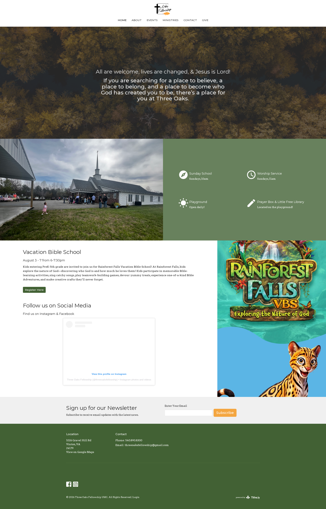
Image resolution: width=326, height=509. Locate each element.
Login (136, 497)
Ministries (170, 20)
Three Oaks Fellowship (79, 379)
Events (152, 20)
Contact (190, 20)
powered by (246, 500)
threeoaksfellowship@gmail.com (147, 445)
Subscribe (225, 413)
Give (205, 20)
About (137, 20)
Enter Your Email (176, 405)
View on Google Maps (80, 452)
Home (122, 20)
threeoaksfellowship (106, 379)
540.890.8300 (133, 440)
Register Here (34, 289)
